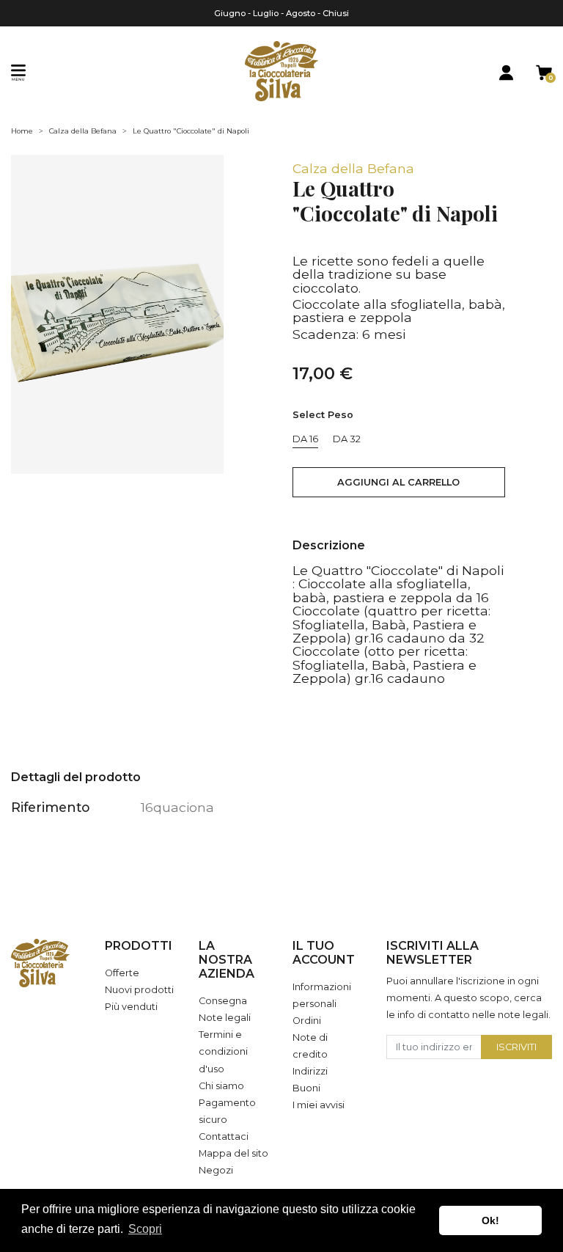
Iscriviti (516, 1047)
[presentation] (18, 314)
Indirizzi (310, 1071)
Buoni (306, 1088)
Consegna (223, 1000)
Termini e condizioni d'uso (223, 1051)
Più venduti (131, 1006)
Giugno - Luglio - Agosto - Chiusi (281, 13)
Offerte (122, 972)
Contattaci (224, 1136)
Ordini (306, 1020)
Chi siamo (221, 1085)
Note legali (225, 1017)
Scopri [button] (145, 1229)
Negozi (216, 1170)
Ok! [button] (490, 1220)
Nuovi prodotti (139, 989)
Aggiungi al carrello (398, 482)
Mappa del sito (233, 1153)
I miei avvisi (318, 1104)
